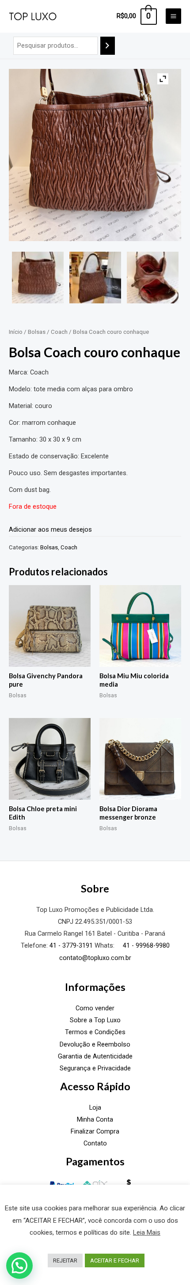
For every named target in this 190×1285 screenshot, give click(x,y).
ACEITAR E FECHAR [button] (114, 1260)
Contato (95, 1143)
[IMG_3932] (153, 277)
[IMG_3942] (95, 277)
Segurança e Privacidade (95, 1068)
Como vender (95, 1008)
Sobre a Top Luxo (95, 1020)
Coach (59, 332)
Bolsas (37, 332)
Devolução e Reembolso (95, 1044)
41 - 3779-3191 (71, 945)
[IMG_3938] (38, 277)
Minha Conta (95, 1119)
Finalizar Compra (95, 1131)
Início (16, 332)
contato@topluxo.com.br (95, 958)
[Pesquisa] (107, 45)
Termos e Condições (95, 1032)
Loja (95, 1107)
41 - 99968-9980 (145, 945)
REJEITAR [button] (65, 1260)
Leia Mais (146, 1232)
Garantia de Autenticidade (95, 1056)
